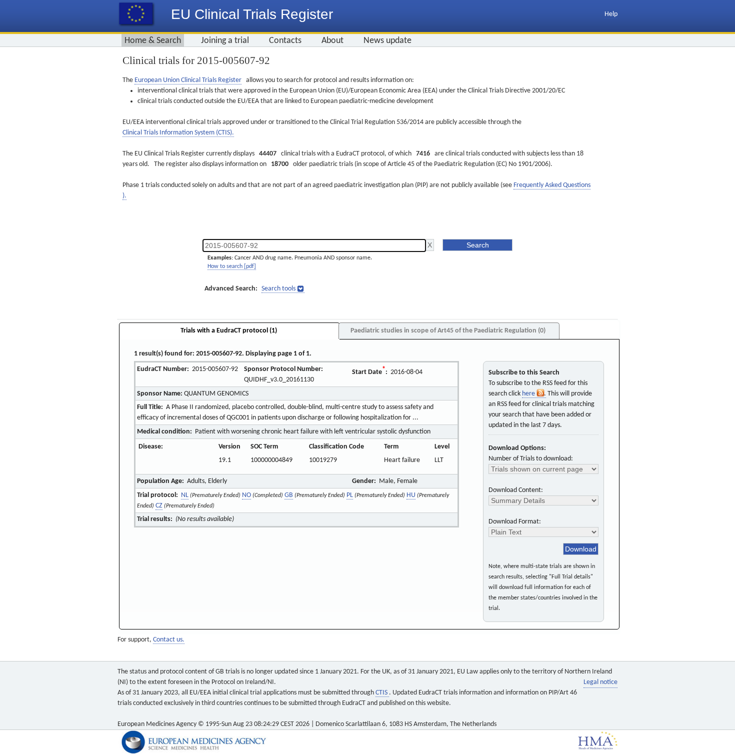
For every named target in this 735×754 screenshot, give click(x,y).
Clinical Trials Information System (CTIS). (178, 132)
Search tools (279, 288)
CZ (159, 506)
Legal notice (601, 682)
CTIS (382, 692)
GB (288, 495)
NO (246, 495)
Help (611, 14)
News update (388, 41)
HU (411, 495)
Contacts (285, 41)
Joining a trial (225, 41)
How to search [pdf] (232, 267)
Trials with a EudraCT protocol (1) (228, 330)
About (333, 41)
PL (349, 495)
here (529, 394)
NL (184, 495)
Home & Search (152, 41)
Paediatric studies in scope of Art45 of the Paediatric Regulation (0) (448, 330)
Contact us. (168, 640)
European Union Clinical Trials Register (188, 80)
